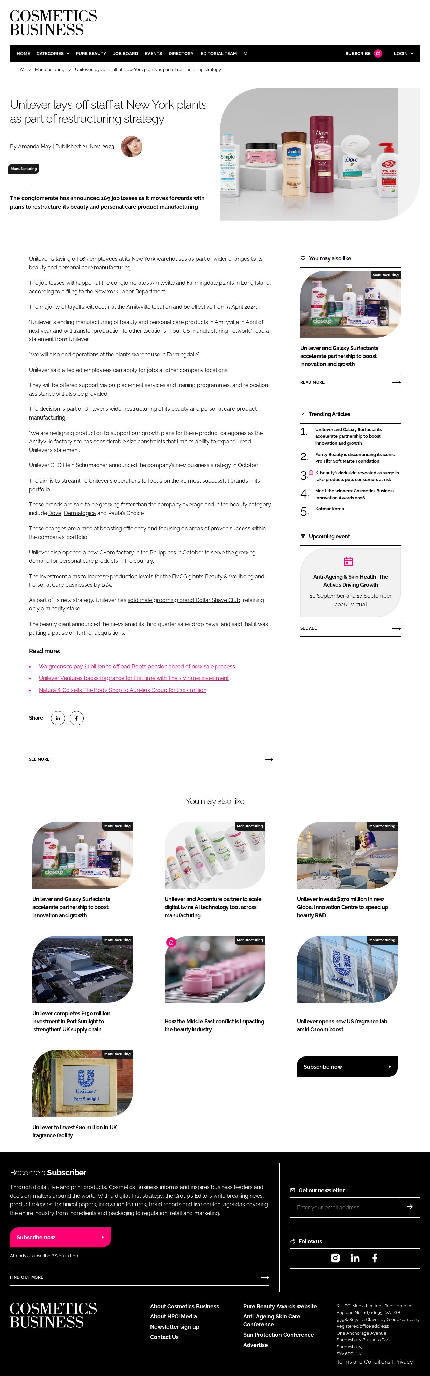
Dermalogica (80, 513)
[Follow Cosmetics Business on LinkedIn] (355, 1260)
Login (401, 53)
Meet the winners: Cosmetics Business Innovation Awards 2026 (354, 494)
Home (23, 53)
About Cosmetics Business (184, 1306)
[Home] (23, 69)
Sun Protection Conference (278, 1335)
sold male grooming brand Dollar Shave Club (184, 600)
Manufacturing (24, 169)
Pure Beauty (91, 53)
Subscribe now (323, 1067)
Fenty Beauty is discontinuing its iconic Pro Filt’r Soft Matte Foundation (355, 458)
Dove (54, 513)
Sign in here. (67, 1255)
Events (153, 53)
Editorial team (219, 53)
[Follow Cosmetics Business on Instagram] (335, 1260)
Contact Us (164, 1337)
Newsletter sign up (174, 1327)
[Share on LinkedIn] (58, 718)
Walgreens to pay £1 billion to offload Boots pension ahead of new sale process (137, 666)
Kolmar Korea (329, 509)
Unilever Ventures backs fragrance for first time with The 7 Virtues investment (134, 678)
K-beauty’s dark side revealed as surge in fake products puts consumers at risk (357, 476)
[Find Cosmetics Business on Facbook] (374, 1260)
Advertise (255, 1345)
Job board (125, 53)
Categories (50, 53)
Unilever (39, 259)
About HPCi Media (173, 1316)
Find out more (26, 1277)
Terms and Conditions (363, 1362)
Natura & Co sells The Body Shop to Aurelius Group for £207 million (122, 690)
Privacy (403, 1362)
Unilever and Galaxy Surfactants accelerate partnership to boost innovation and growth (348, 436)
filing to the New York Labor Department (115, 291)
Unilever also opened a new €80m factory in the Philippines (102, 552)
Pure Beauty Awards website (280, 1306)
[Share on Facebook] (77, 718)
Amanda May (34, 146)
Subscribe (358, 53)
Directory (181, 53)
